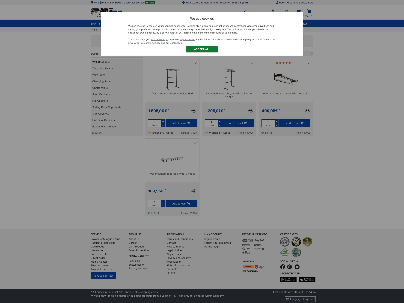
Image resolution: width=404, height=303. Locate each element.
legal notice (176, 43)
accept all (173, 32)
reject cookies (187, 39)
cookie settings (159, 39)
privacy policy (135, 43)
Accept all (202, 49)
